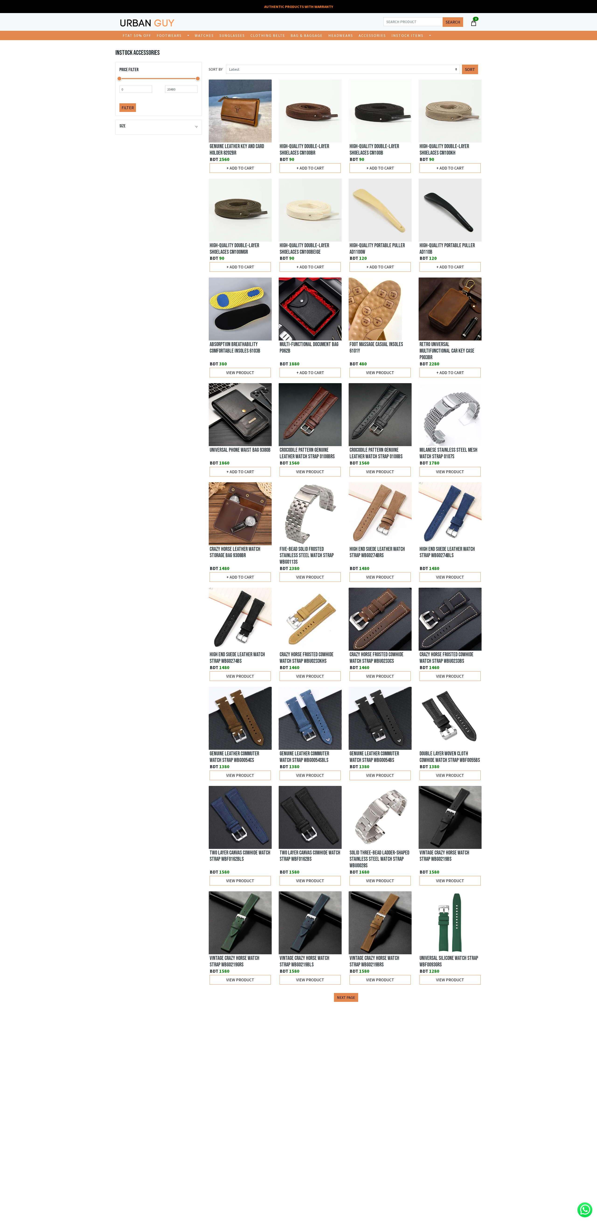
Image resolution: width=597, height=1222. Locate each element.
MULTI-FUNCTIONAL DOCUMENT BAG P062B (309, 347)
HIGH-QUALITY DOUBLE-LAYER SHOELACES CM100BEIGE (304, 248)
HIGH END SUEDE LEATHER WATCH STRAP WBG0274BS (237, 657)
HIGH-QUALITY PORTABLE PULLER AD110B (447, 248)
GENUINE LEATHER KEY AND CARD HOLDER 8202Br (237, 149)
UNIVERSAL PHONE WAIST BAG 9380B (240, 450)
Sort (470, 69)
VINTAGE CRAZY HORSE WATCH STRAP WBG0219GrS (234, 961)
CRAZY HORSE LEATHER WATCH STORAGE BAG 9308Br (235, 552)
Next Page (346, 997)
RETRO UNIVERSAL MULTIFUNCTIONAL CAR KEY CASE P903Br (447, 351)
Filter (127, 107)
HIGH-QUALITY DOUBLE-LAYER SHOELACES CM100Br (304, 149)
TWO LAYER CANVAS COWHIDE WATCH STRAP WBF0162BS (310, 856)
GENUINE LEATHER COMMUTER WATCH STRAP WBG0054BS (374, 757)
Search (453, 22)
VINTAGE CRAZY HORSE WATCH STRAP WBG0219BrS (374, 961)
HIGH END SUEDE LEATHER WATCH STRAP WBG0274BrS (377, 552)
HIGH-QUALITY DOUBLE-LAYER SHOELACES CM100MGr (234, 248)
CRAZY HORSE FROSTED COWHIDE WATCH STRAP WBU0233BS (446, 657)
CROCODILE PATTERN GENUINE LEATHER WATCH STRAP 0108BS (376, 453)
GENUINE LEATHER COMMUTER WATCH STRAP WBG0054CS (234, 757)
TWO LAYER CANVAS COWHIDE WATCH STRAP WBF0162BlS (240, 856)
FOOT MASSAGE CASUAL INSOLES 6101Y (376, 347)
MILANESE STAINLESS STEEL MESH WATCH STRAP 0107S (448, 453)
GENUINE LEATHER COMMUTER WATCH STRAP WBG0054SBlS (304, 757)
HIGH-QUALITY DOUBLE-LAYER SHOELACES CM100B (374, 149)
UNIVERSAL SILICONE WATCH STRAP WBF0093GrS (449, 961)
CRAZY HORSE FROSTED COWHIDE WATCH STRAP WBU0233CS (376, 657)
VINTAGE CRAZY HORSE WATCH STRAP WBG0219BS (444, 856)
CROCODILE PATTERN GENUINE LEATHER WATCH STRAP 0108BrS (307, 453)
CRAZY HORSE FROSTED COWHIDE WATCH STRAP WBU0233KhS (306, 657)
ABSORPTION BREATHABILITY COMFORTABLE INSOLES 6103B (235, 347)
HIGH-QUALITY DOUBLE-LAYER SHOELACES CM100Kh (444, 149)
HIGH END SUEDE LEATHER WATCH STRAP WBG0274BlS (447, 552)
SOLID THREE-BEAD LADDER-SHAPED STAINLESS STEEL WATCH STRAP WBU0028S (379, 859)
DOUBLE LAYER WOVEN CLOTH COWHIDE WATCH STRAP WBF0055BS (450, 757)
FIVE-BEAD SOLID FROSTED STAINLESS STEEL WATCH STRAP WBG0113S (307, 556)
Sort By (215, 69)
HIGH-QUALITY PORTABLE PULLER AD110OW (377, 248)
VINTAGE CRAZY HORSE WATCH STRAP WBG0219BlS (304, 961)
